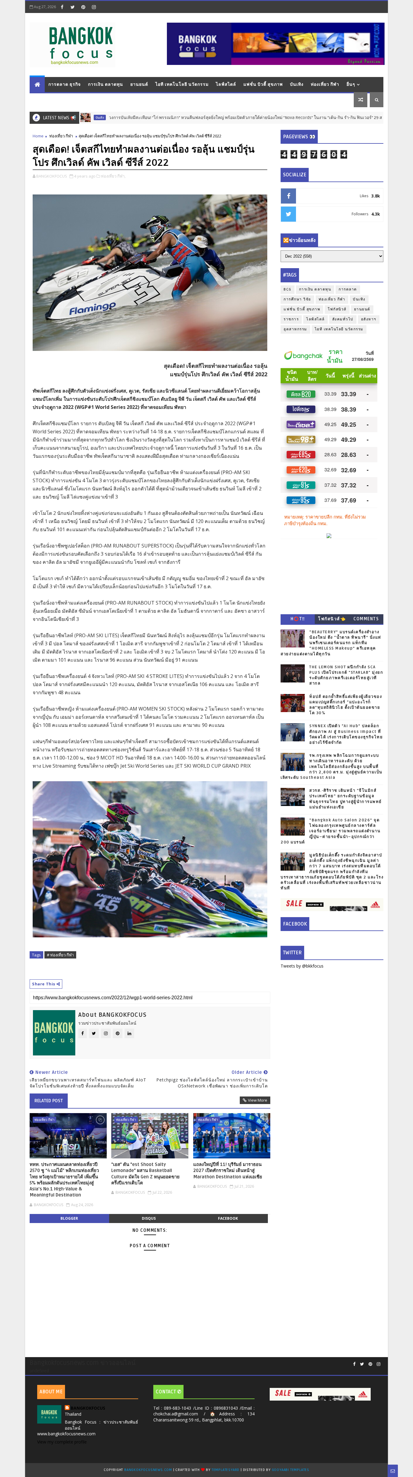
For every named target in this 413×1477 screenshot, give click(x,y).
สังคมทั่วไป (342, 319)
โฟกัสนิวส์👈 (332, 618)
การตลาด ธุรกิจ (64, 84)
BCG (287, 289)
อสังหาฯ (368, 319)
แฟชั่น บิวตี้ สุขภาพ (263, 84)
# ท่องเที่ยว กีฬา (60, 955)
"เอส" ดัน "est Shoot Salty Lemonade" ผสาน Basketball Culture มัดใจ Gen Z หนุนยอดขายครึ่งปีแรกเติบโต (145, 1174)
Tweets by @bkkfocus (302, 966)
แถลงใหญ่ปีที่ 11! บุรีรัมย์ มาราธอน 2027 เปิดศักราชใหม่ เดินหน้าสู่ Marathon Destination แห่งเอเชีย (227, 1171)
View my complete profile (62, 1442)
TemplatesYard (225, 1470)
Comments (366, 618)
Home (38, 136)
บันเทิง (297, 84)
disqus (149, 1218)
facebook (228, 1218)
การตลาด (348, 289)
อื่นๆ (350, 84)
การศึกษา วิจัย (297, 299)
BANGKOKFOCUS (88, 1408)
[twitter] (72, 6)
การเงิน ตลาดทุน (105, 84)
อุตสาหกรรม (295, 329)
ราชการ (291, 319)
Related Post (48, 1100)
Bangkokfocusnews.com (148, 1470)
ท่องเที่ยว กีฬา (325, 84)
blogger (69, 1218)
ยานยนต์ (139, 84)
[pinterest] (83, 6)
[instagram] (93, 6)
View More (257, 1100)
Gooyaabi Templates (290, 1470)
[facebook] (62, 6)
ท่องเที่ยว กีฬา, (113, 176)
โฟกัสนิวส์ (337, 309)
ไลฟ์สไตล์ (226, 84)
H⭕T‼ (298, 618)
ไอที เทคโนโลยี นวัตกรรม (182, 84)
